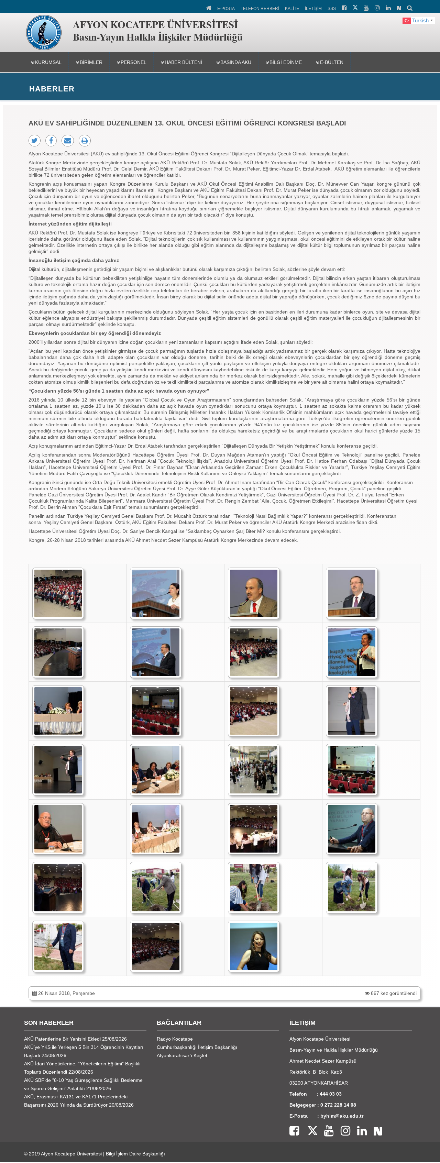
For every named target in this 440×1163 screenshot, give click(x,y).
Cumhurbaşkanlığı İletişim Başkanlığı (197, 1047)
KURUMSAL (48, 62)
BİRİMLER (91, 62)
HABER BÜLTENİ (183, 62)
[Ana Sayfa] (209, 7)
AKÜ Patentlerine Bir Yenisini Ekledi (62, 1039)
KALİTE (292, 8)
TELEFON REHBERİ (260, 8)
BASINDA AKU (235, 62)
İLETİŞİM (313, 8)
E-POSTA (226, 8)
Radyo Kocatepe (175, 1039)
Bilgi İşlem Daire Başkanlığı (135, 1153)
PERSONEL (133, 62)
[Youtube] (325, 1131)
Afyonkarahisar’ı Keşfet (182, 1055)
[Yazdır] (85, 140)
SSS (332, 8)
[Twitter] (308, 1131)
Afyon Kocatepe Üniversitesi (71, 1153)
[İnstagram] (342, 1131)
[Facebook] (294, 1131)
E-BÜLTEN (331, 62)
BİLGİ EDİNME (286, 62)
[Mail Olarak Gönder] (68, 140)
